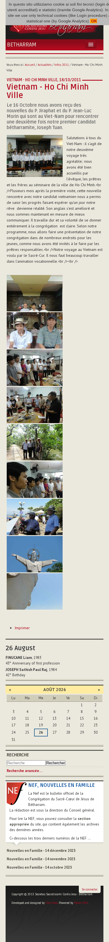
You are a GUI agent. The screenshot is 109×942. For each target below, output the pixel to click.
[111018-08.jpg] (35, 517)
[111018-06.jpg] (35, 442)
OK (93, 21)
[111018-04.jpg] (35, 367)
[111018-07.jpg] (35, 479)
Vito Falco (52, 903)
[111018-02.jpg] (35, 293)
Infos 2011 (61, 65)
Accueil (30, 65)
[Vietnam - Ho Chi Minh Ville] (35, 155)
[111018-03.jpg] (35, 330)
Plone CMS (81, 903)
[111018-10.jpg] (35, 591)
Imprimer (22, 627)
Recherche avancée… (24, 770)
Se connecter (90, 889)
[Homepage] (54, 25)
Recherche (18, 754)
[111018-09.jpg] (35, 554)
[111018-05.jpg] (35, 405)
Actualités (44, 65)
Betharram (21, 44)
